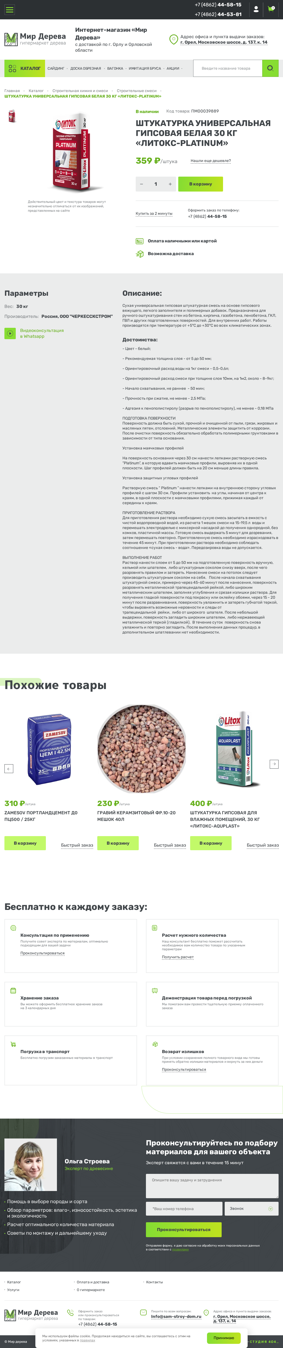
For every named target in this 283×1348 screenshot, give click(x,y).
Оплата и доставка (93, 1282)
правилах (87, 1340)
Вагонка (115, 68)
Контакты (154, 1282)
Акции (173, 68)
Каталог (30, 68)
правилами (180, 1249)
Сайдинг (56, 68)
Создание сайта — (235, 1342)
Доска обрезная (85, 68)
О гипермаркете (91, 1290)
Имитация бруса (145, 68)
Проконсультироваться (42, 953)
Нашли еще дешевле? (211, 160)
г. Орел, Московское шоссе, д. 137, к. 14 (224, 42)
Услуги (13, 1290)
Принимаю (224, 1338)
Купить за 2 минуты (154, 213)
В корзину (25, 843)
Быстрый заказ (77, 845)
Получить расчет (178, 957)
